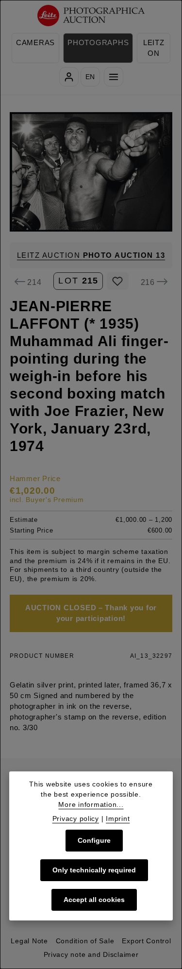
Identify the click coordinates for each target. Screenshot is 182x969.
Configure (94, 840)
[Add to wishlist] (118, 281)
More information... (90, 804)
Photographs (98, 43)
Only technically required (94, 870)
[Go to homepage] (91, 16)
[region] (91, 172)
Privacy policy (75, 818)
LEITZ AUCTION (91, 255)
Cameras (35, 43)
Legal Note (29, 941)
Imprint (118, 818)
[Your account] (69, 76)
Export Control (146, 941)
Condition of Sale (85, 941)
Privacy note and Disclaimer (91, 954)
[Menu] (113, 76)
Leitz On (154, 48)
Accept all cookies (94, 899)
